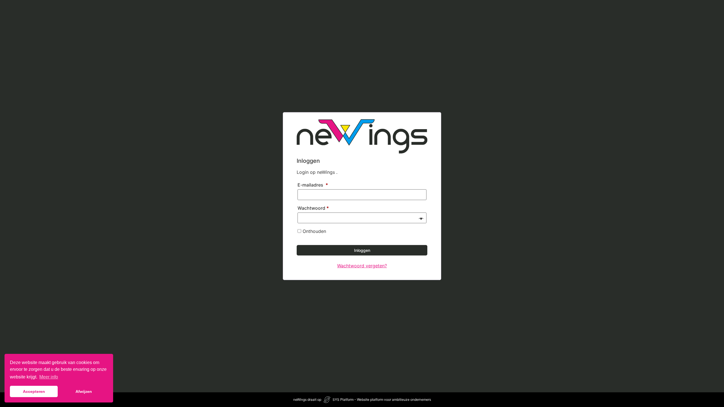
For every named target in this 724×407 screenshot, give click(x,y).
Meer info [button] (48, 376)
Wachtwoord (313, 208)
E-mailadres (313, 185)
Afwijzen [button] (84, 391)
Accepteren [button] (34, 391)
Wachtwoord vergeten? (362, 266)
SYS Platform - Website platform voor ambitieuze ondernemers (382, 399)
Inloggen (362, 250)
